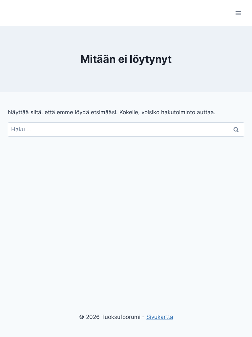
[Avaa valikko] (238, 13)
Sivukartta (159, 317)
